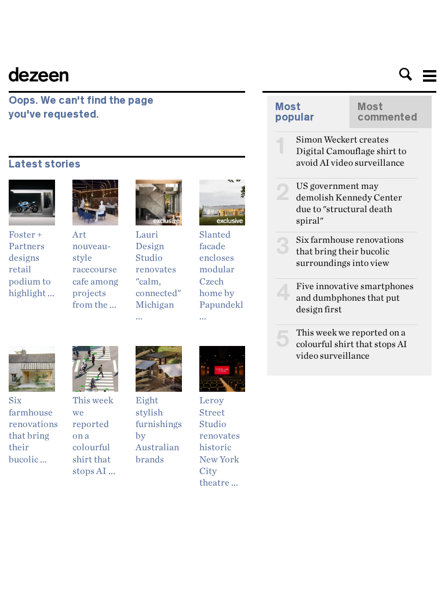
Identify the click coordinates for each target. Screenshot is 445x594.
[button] (405, 74)
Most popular (294, 111)
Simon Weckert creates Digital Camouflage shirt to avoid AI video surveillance (351, 144)
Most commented (387, 111)
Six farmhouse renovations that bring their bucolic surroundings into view (350, 244)
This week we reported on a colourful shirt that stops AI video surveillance (351, 337)
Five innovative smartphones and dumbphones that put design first (355, 290)
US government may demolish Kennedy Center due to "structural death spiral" (349, 190)
